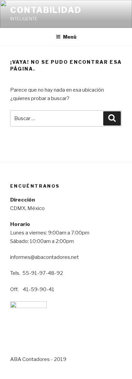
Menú (69, 37)
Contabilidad (46, 10)
